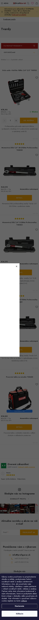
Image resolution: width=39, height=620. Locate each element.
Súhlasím (19, 613)
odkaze (24, 601)
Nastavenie (19, 606)
